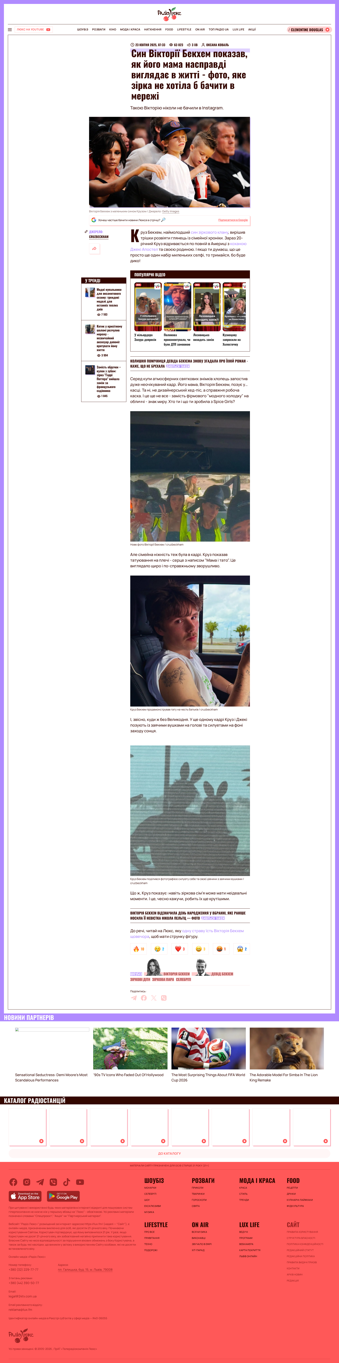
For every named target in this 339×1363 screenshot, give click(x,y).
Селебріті (183, 979)
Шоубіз (82, 29)
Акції (252, 29)
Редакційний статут (300, 1250)
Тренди (244, 1200)
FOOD (169, 29)
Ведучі (243, 1232)
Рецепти (292, 1187)
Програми (245, 1238)
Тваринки (198, 1193)
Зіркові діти (140, 979)
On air (200, 29)
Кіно (112, 29)
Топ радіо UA (219, 29)
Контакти (293, 1268)
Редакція (293, 1280)
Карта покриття (250, 1250)
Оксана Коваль (217, 44)
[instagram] (26, 1182)
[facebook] (143, 997)
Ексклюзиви (152, 1206)
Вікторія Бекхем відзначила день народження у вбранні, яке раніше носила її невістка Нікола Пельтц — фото (188, 916)
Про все (149, 1232)
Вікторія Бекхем (177, 974)
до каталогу (169, 1153)
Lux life (238, 29)
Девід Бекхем (222, 974)
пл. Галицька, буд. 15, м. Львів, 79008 (85, 1269)
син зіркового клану (209, 232)
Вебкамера (246, 1244)
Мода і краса (130, 29)
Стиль (243, 1193)
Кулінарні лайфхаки (300, 1200)
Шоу (147, 1200)
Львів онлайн (248, 1256)
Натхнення (152, 29)
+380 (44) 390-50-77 (24, 1283)
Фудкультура (295, 1206)
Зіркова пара (163, 979)
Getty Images (170, 211)
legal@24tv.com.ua (22, 1296)
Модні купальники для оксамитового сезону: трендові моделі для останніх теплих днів (109, 299)
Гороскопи (199, 1200)
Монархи (150, 1187)
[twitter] (153, 997)
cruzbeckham (98, 236)
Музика (149, 1212)
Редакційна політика (301, 1256)
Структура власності (301, 1238)
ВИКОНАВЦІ (199, 1238)
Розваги (98, 29)
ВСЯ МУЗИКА (199, 1232)
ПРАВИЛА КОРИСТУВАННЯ (302, 1232)
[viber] (163, 997)
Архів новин (295, 1274)
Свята (196, 1206)
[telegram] (133, 997)
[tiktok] (66, 1182)
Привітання (151, 1238)
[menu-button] (10, 30)
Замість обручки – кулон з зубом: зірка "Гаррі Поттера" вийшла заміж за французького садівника (109, 379)
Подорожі (151, 1250)
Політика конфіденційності (305, 1244)
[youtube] (80, 1182)
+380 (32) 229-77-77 (23, 1269)
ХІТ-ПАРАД (198, 1250)
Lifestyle (184, 29)
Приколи (197, 1187)
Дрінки (291, 1193)
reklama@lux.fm (20, 1309)
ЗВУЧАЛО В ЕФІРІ (202, 1244)
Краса (243, 1187)
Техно (148, 1244)
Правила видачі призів (302, 1262)
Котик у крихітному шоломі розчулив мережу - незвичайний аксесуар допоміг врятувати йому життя (109, 338)
